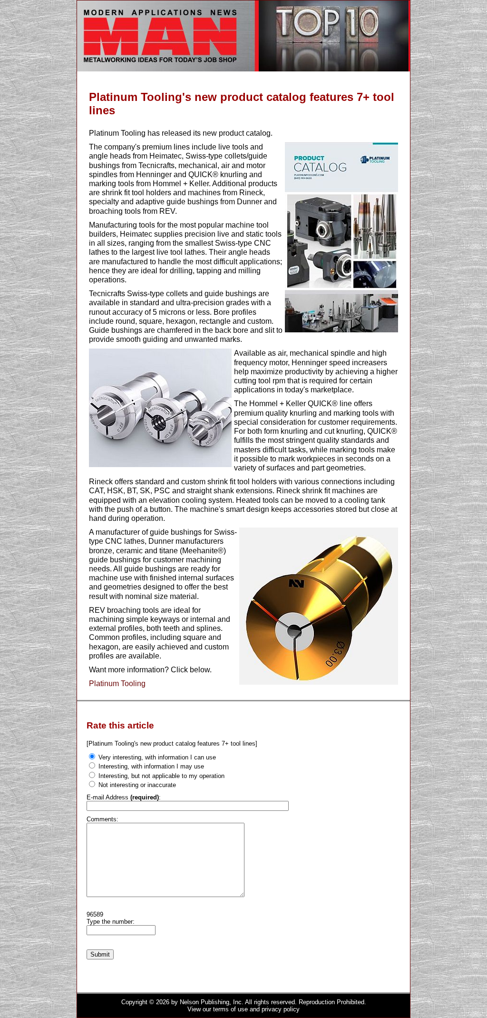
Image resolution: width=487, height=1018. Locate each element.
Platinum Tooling (117, 683)
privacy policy (281, 1009)
